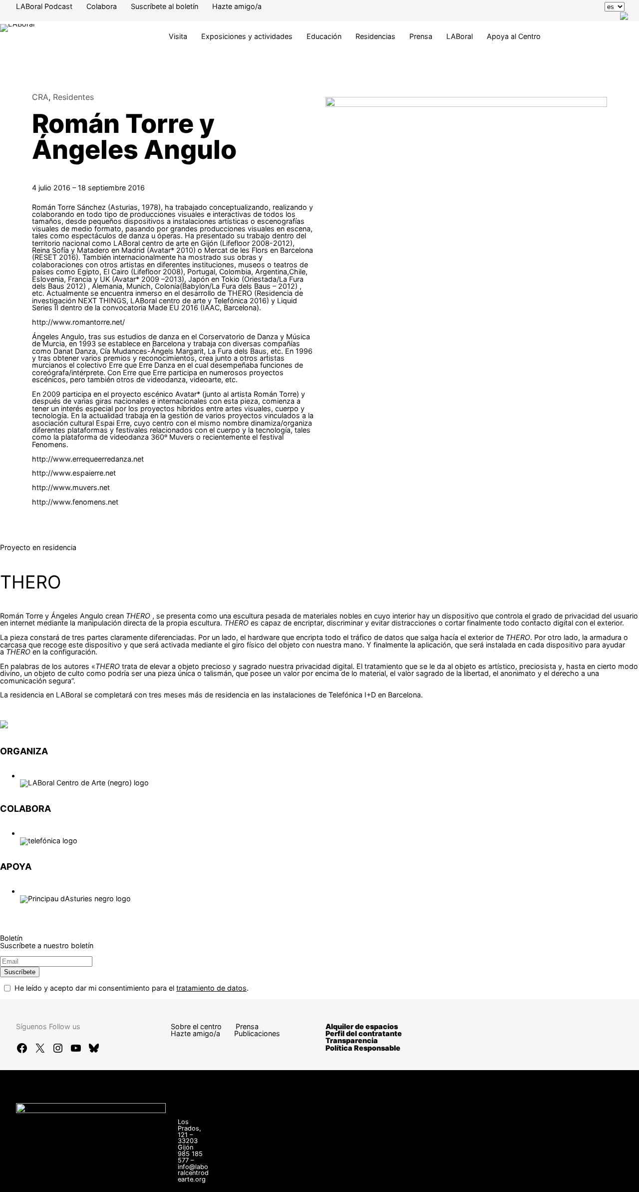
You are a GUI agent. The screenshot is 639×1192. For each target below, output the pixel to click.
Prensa (420, 36)
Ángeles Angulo (77, 615)
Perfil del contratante (363, 1033)
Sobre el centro (196, 1026)
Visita (178, 36)
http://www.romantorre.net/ (78, 322)
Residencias (375, 36)
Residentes (73, 97)
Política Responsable (362, 1048)
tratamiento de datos (211, 988)
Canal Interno (431, 1172)
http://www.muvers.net (71, 487)
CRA (40, 97)
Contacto (379, 1172)
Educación (324, 36)
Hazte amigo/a (237, 6)
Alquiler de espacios (361, 1026)
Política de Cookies (396, 1179)
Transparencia (351, 1040)
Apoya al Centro (514, 36)
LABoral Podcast (44, 6)
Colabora (101, 6)
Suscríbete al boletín (164, 6)
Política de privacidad (555, 1172)
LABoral (459, 36)
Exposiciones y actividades (247, 36)
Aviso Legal (486, 1172)
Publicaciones (257, 1033)
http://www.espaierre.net (74, 473)
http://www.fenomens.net (75, 502)
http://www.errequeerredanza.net (88, 459)
